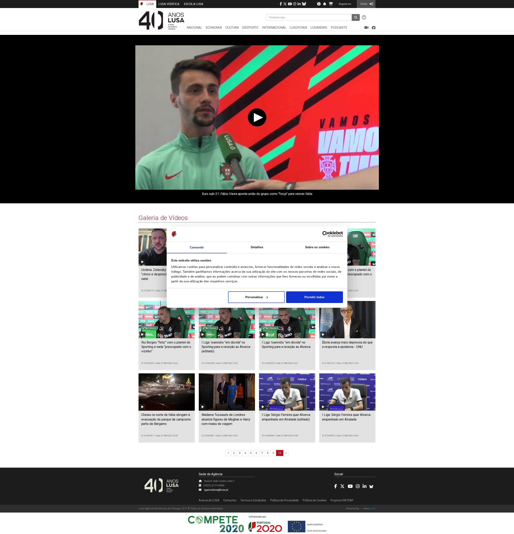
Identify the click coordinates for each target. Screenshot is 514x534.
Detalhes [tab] (257, 247)
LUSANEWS (318, 27)
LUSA (150, 4)
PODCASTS (339, 27)
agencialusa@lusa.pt (216, 489)
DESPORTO (250, 27)
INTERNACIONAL (274, 27)
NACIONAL (194, 27)
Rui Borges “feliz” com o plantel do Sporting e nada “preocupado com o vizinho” (166, 346)
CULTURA (232, 27)
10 (279, 453)
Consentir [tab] (197, 247)
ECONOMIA (214, 27)
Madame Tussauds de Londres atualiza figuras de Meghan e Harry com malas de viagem (226, 419)
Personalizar (254, 297)
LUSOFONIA (298, 27)
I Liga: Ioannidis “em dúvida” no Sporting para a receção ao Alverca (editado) (226, 346)
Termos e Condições (253, 500)
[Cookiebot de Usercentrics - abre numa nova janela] (325, 234)
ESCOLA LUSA (193, 4)
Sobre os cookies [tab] (317, 247)
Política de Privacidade (284, 500)
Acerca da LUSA (209, 500)
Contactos (229, 500)
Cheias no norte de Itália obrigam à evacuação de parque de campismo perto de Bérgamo (166, 419)
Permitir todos (314, 297)
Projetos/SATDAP (341, 500)
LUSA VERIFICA (169, 4)
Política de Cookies (314, 500)
